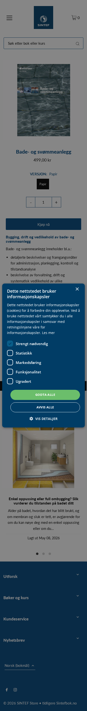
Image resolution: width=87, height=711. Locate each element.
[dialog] (43, 355)
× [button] (77, 289)
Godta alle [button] (45, 394)
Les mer (48, 332)
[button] (43, 418)
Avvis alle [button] (45, 407)
